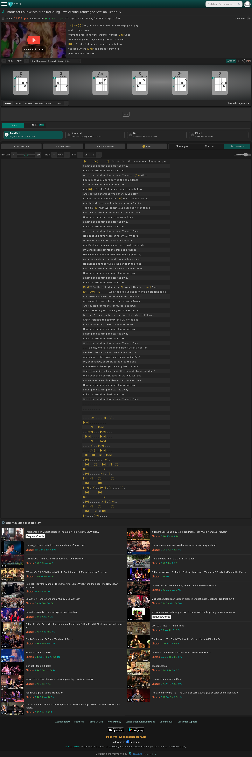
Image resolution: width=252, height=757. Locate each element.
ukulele (28, 103)
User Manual (166, 721)
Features (79, 721)
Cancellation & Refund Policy (140, 721)
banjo (48, 103)
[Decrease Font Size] (13, 155)
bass (59, 103)
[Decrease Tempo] (3, 61)
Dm (89, 154)
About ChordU (62, 721)
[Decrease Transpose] (80, 155)
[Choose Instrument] (66, 103)
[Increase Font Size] (38, 155)
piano (18, 103)
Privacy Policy (114, 721)
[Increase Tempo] (26, 61)
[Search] (239, 4)
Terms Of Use (96, 721)
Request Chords (35, 536)
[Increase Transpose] (99, 155)
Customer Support (187, 721)
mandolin (38, 103)
